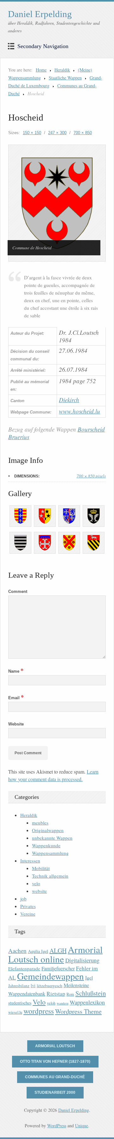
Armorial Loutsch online (55, 954)
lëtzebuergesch (49, 985)
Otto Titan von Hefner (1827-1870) (55, 1061)
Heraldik (62, 70)
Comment (17, 591)
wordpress (38, 1011)
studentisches (19, 1003)
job (23, 898)
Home (41, 70)
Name (15, 671)
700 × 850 (82, 132)
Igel (89, 977)
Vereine (27, 914)
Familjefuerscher (58, 968)
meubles (40, 822)
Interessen (30, 860)
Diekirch (69, 400)
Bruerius (18, 437)
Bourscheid (91, 429)
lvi (33, 985)
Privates (28, 906)
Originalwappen (48, 830)
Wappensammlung (50, 853)
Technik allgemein (50, 876)
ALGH (57, 950)
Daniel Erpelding (40, 14)
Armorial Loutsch (55, 1046)
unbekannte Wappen (52, 838)
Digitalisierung (82, 960)
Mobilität (41, 868)
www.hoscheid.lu (79, 411)
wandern (62, 1003)
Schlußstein (90, 993)
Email (16, 697)
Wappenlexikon (87, 1002)
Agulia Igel (38, 951)
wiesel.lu (15, 1012)
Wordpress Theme (78, 1011)
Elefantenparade (24, 968)
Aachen (17, 951)
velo (36, 883)
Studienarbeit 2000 (55, 1092)
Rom (70, 994)
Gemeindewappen (50, 976)
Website (16, 724)
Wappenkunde (46, 845)
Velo (39, 1001)
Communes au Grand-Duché (55, 1077)
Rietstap (56, 993)
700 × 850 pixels (91, 476)
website (39, 891)
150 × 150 (32, 132)
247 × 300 (57, 132)
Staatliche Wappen (65, 78)
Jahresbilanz (18, 985)
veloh (51, 1003)
